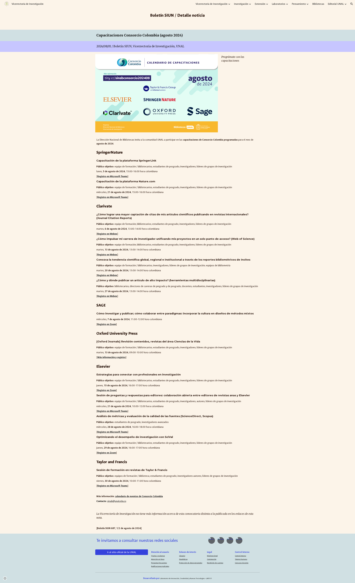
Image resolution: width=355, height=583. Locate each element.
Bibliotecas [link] (318, 4)
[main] (177, 15)
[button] (351, 4)
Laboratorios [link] (278, 4)
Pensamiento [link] (299, 4)
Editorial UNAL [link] (336, 4)
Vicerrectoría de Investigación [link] (211, 4)
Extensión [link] (260, 4)
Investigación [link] (241, 4)
